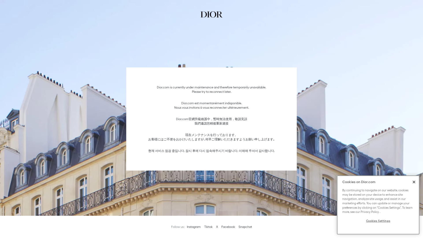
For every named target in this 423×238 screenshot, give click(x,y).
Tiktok (208, 227)
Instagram (194, 227)
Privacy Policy (370, 212)
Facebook (228, 227)
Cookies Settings (378, 221)
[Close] (414, 182)
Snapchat (245, 227)
